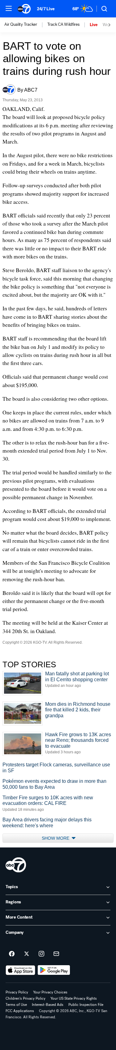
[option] (25, 24)
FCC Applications (20, 1011)
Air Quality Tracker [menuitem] (20, 24)
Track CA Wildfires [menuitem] (63, 24)
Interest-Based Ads (47, 1005)
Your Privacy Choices (50, 992)
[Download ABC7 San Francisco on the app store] (20, 970)
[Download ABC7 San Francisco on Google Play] (54, 970)
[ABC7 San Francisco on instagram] (41, 954)
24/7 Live (45, 9)
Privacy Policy (17, 992)
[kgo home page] (16, 864)
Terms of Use (16, 1005)
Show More (56, 838)
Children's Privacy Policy (25, 998)
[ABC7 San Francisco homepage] (24, 9)
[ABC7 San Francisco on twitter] (26, 954)
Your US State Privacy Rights (73, 998)
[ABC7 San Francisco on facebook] (12, 954)
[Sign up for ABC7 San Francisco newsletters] (56, 954)
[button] (8, 8)
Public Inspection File (85, 1005)
